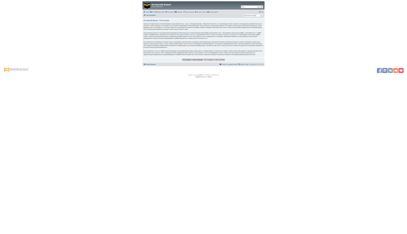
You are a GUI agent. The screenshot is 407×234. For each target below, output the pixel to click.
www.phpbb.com (233, 34)
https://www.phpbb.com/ (200, 38)
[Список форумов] (147, 5)
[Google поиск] (261, 15)
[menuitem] (152, 12)
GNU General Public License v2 (186, 34)
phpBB (200, 74)
